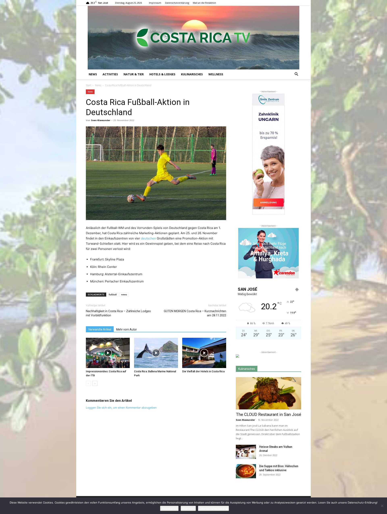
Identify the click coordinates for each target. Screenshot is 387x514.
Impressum (155, 2)
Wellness (215, 74)
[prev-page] (88, 383)
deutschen (148, 238)
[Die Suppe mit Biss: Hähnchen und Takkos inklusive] (246, 471)
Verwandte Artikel (99, 329)
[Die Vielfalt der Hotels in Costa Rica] (204, 353)
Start (88, 85)
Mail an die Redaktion (204, 2)
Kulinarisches (192, 74)
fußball (113, 294)
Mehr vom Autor (126, 329)
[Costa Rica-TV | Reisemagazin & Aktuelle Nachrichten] (193, 37)
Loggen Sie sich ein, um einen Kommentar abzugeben (121, 407)
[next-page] (94, 383)
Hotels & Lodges (162, 74)
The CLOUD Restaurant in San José (268, 414)
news (124, 294)
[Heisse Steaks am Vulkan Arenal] (246, 452)
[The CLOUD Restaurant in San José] (268, 393)
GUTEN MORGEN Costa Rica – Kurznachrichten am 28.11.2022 (195, 313)
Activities (110, 74)
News (93, 74)
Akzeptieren (169, 508)
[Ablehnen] (382, 506)
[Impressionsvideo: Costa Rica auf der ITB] (108, 353)
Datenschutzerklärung (177, 2)
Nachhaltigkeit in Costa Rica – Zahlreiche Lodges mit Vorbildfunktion (118, 313)
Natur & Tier (134, 74)
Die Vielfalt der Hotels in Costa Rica (203, 371)
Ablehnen (188, 508)
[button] (296, 75)
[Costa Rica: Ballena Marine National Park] (156, 353)
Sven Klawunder (100, 120)
